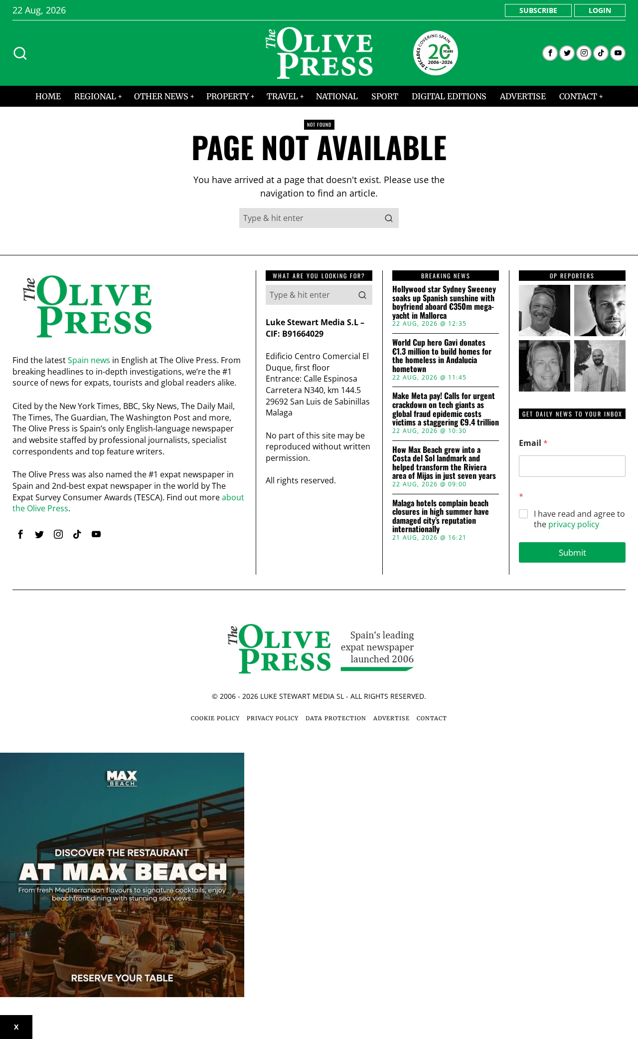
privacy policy (573, 524)
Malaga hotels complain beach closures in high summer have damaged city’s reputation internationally (440, 516)
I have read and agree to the (579, 519)
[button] (389, 218)
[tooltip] (550, 53)
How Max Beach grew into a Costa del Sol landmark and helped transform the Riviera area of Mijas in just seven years (444, 462)
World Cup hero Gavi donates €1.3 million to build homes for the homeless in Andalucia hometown (441, 355)
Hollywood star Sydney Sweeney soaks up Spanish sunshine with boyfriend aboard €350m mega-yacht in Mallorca (444, 302)
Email (533, 443)
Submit (572, 552)
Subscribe (538, 10)
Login (600, 10)
